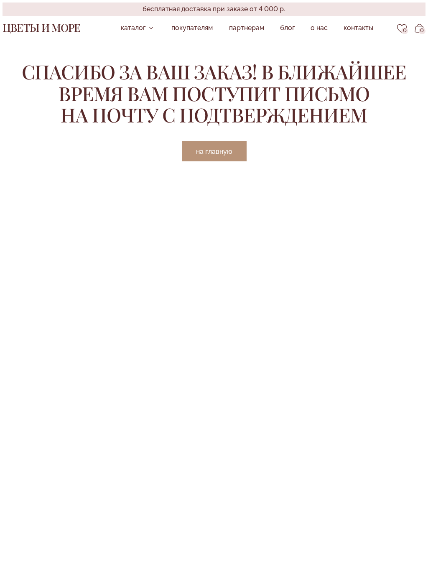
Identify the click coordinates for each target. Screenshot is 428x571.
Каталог (133, 28)
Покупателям (192, 28)
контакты (358, 28)
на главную (214, 151)
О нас (319, 28)
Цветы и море (41, 27)
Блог (287, 28)
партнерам (246, 28)
